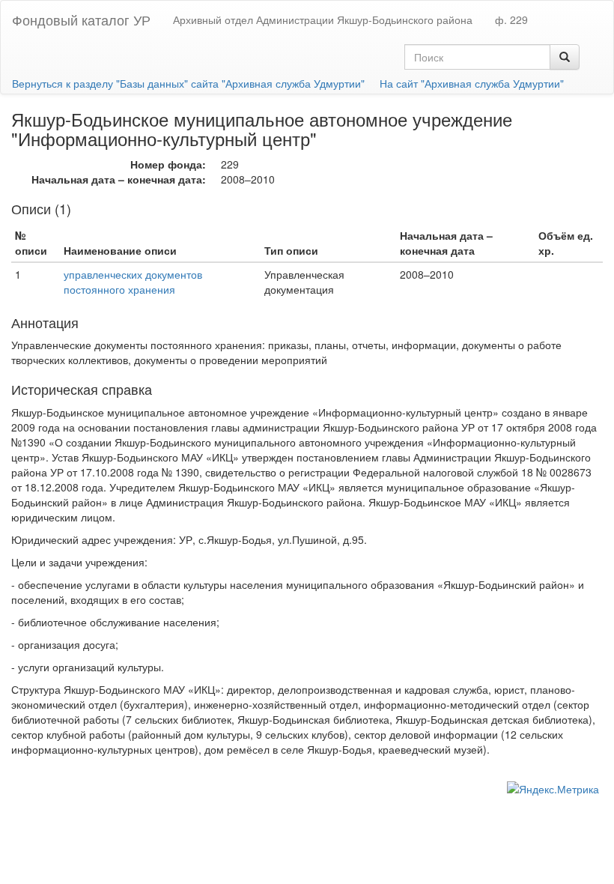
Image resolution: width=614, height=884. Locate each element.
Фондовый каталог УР (81, 19)
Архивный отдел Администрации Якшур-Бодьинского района (322, 19)
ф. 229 (511, 19)
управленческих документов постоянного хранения (133, 282)
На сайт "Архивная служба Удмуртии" (472, 83)
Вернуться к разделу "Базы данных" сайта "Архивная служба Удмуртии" (188, 83)
